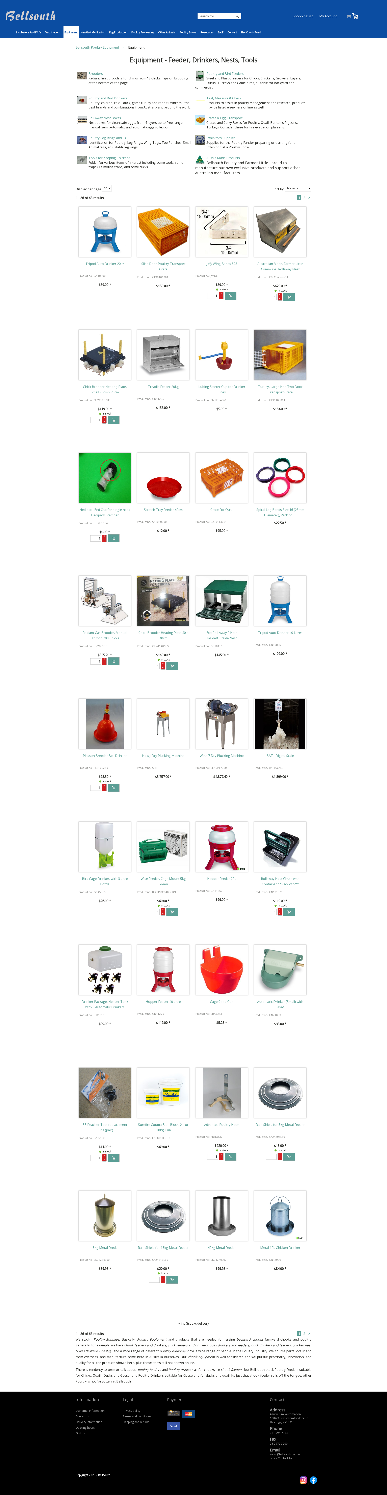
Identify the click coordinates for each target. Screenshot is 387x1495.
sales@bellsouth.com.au (285, 1454)
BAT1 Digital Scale (280, 755)
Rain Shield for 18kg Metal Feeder (163, 1247)
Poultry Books (188, 32)
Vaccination (52, 32)
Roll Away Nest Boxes (104, 118)
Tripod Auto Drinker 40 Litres (280, 632)
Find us (80, 1433)
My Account (328, 16)
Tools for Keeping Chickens (109, 158)
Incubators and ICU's (28, 32)
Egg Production (118, 32)
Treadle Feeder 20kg (163, 386)
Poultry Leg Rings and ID (107, 138)
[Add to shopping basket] (230, 296)
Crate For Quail (221, 509)
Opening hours (85, 1427)
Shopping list (303, 16)
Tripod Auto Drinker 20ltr (104, 263)
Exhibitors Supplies (220, 138)
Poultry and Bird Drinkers (107, 98)
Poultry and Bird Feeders (225, 73)
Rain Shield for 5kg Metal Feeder (280, 1124)
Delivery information (89, 1422)
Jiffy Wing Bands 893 (221, 263)
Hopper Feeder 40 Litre (163, 1001)
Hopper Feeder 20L (221, 878)
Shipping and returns (136, 1422)
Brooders (95, 73)
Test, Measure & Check (223, 98)
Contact (232, 32)
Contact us (83, 1416)
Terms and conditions (137, 1416)
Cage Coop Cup (221, 1001)
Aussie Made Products (223, 158)
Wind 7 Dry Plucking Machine (222, 755)
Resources (207, 32)
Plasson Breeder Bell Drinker (105, 755)
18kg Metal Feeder (105, 1247)
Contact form (286, 1458)
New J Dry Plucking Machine (163, 755)
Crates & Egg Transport (224, 118)
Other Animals (167, 32)
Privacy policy (131, 1411)
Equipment (71, 32)
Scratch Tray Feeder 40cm (163, 509)
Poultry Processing (142, 32)
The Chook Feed (251, 32)
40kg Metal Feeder (222, 1247)
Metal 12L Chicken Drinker (280, 1247)
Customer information (90, 1411)
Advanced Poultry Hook (221, 1124)
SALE (221, 32)
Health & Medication (93, 32)
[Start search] (238, 16)
